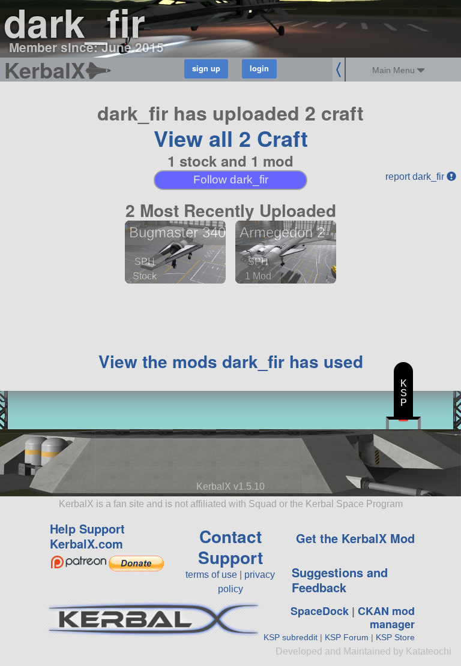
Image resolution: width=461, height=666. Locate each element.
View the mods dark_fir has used (230, 361)
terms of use (211, 574)
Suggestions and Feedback (340, 579)
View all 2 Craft (231, 137)
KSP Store (395, 637)
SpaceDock (320, 611)
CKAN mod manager (386, 617)
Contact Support (230, 546)
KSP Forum (347, 637)
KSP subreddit (291, 637)
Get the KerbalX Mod (355, 538)
